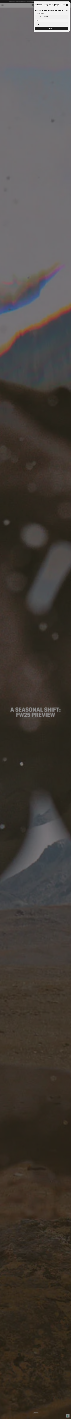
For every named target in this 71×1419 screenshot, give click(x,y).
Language (37, 20)
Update (51, 28)
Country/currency (39, 13)
